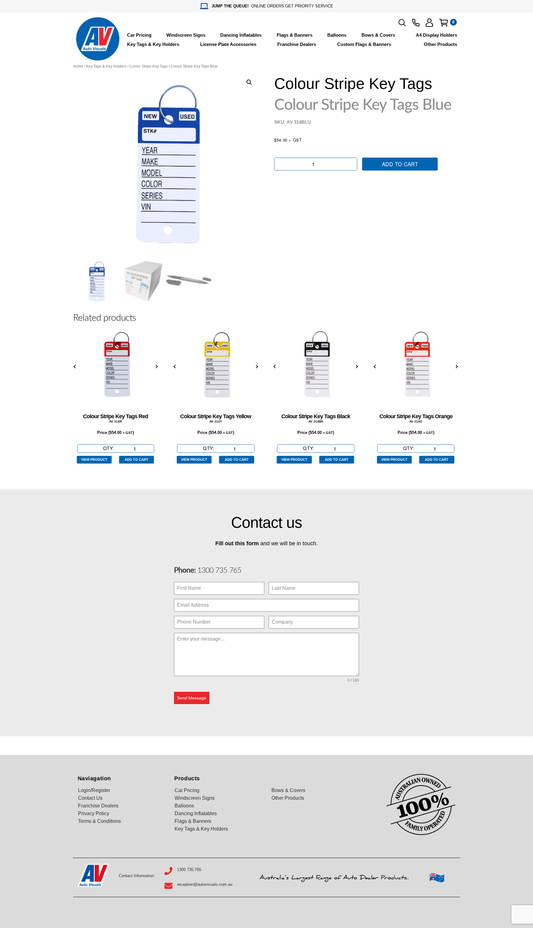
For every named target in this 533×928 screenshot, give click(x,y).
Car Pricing (139, 35)
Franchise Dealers (296, 44)
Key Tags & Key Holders (153, 44)
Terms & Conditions (99, 821)
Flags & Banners (294, 35)
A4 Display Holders (436, 35)
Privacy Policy (93, 813)
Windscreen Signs (185, 35)
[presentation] (74, 367)
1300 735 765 (218, 570)
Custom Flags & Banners (364, 44)
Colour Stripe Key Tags (148, 66)
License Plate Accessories (228, 44)
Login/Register (94, 790)
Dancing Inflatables (241, 35)
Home (78, 66)
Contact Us (90, 798)
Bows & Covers (378, 35)
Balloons (336, 35)
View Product (94, 459)
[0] (443, 23)
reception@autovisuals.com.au (204, 884)
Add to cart (400, 164)
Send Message (191, 697)
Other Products (440, 44)
